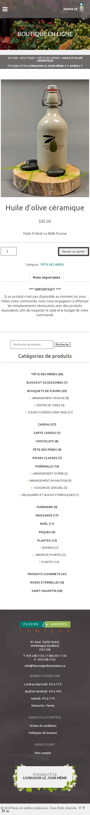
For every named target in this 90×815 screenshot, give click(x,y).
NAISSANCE (44, 515)
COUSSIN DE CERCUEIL (48, 487)
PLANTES (44, 540)
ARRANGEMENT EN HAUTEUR (48, 480)
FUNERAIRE (45, 507)
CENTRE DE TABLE (48, 405)
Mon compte (43, 753)
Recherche (62, 344)
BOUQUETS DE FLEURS (44, 391)
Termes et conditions (43, 725)
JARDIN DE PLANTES (48, 554)
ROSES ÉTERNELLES (45, 582)
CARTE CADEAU (44, 433)
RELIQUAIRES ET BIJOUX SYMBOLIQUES (48, 495)
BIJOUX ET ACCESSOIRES (45, 382)
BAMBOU (48, 547)
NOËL (44, 523)
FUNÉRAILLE (44, 466)
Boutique (28, 57)
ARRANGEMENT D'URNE (48, 473)
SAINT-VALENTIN (44, 590)
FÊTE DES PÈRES (45, 449)
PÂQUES (45, 532)
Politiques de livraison (43, 733)
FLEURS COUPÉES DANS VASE (47, 412)
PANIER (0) (70, 9)
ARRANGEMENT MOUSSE (48, 398)
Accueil (13, 57)
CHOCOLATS (45, 441)
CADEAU (44, 424)
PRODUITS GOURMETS (44, 574)
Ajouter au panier (73, 251)
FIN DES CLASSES (44, 458)
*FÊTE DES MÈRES (48, 57)
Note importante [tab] (46, 277)
